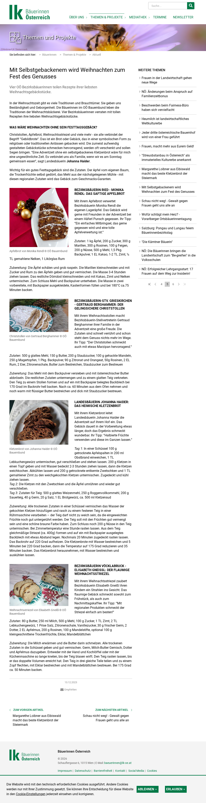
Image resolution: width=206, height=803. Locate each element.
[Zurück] (155, 284)
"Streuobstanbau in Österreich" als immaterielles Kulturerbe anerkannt (166, 157)
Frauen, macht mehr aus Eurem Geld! (168, 146)
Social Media (136, 770)
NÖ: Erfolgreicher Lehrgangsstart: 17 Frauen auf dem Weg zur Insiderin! (167, 271)
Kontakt (120, 770)
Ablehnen (146, 789)
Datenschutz (83, 770)
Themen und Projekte (49, 37)
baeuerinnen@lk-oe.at (118, 762)
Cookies (152, 770)
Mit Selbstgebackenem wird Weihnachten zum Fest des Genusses (168, 189)
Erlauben (174, 789)
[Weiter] (178, 284)
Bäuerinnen (49, 54)
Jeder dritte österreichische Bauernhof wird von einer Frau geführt (168, 135)
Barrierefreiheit (103, 770)
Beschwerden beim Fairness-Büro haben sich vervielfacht (165, 107)
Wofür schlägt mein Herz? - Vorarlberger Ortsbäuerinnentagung (167, 217)
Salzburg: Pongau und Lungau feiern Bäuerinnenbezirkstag (168, 230)
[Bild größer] (38, 217)
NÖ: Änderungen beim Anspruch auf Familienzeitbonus (167, 94)
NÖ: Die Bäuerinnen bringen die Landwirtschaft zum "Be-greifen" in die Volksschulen (169, 255)
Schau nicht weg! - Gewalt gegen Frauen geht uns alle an (165, 203)
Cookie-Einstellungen (30, 794)
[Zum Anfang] (149, 284)
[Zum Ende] (184, 284)
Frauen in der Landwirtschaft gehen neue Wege (167, 80)
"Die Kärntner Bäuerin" (157, 242)
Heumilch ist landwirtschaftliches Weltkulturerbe (165, 121)
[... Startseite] (29, 12)
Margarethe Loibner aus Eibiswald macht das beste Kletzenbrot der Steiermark (166, 173)
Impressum (65, 770)
